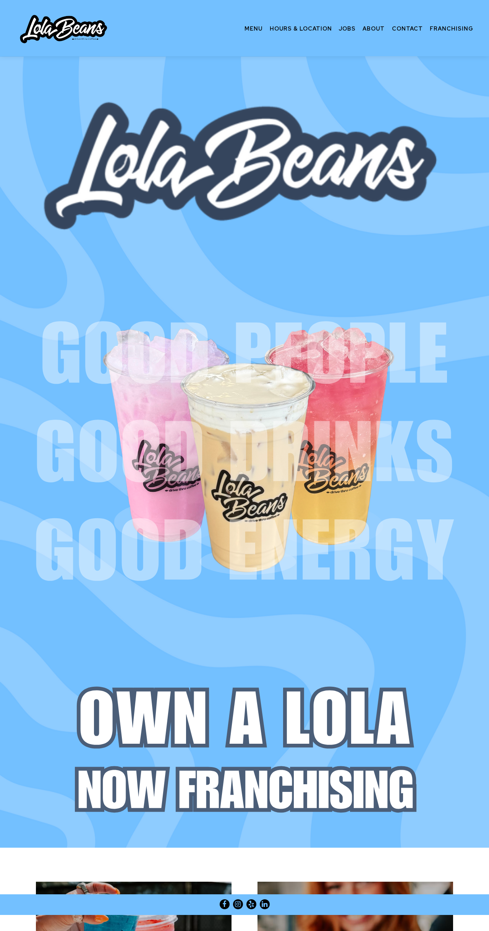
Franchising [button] (451, 28)
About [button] (374, 28)
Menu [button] (253, 28)
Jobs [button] (347, 28)
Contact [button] (407, 28)
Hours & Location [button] (301, 28)
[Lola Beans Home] (64, 28)
